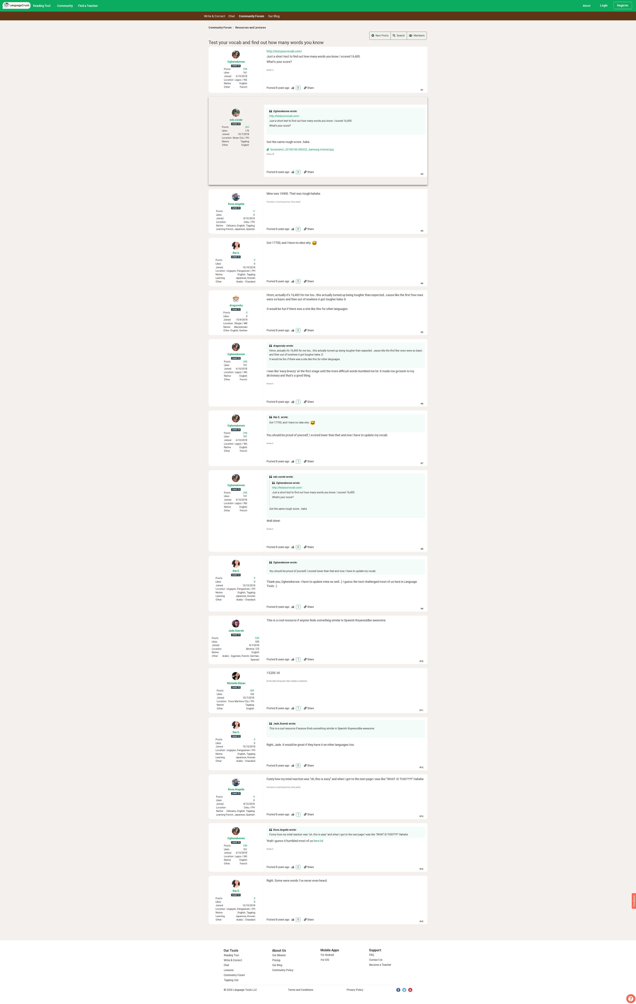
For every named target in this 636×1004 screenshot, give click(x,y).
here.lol (318, 840)
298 (245, 69)
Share (310, 87)
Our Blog (277, 965)
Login (604, 5)
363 (247, 127)
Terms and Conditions (300, 989)
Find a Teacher (88, 5)
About (586, 5)
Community (65, 5)
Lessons (229, 970)
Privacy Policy (355, 989)
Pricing (276, 960)
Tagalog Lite (231, 980)
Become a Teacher (380, 964)
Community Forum (220, 27)
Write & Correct (214, 16)
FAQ (371, 954)
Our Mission (279, 955)
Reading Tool (42, 5)
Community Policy (282, 970)
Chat (231, 16)
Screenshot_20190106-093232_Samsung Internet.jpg (302, 149)
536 (257, 638)
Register (623, 5)
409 (252, 690)
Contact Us (375, 959)
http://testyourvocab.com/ (284, 51)
